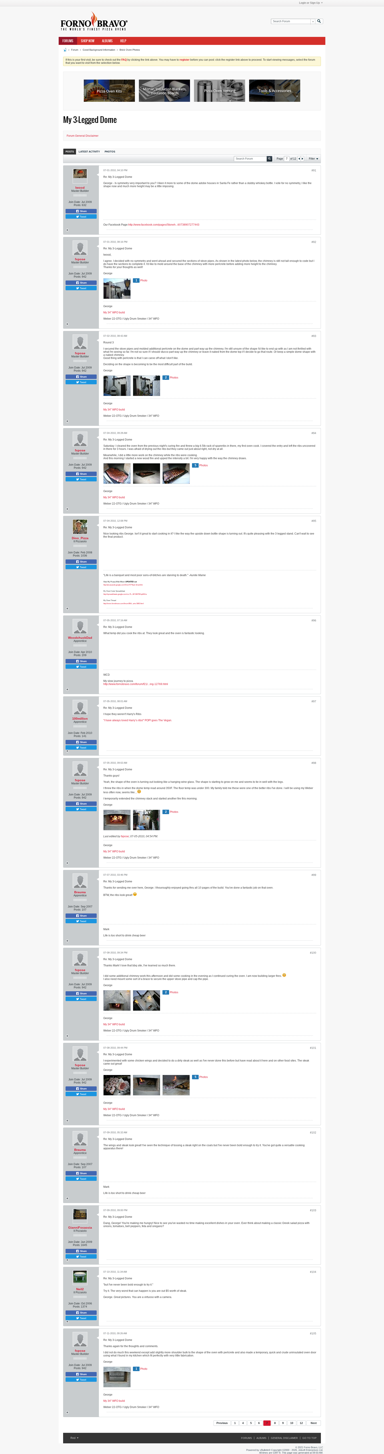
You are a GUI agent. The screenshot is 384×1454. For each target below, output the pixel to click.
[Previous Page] (299, 158)
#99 (314, 875)
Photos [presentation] (110, 151)
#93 (314, 336)
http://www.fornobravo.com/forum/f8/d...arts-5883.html (123, 604)
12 (301, 1423)
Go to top (309, 1438)
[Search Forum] (319, 21)
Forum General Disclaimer (82, 135)
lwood (80, 187)
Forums (67, 40)
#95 (314, 521)
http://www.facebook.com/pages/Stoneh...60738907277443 (163, 224)
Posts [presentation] (70, 151)
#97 (314, 701)
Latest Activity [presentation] (89, 151)
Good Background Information (99, 49)
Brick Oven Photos (130, 49)
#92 (314, 242)
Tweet (82, 216)
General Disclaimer (284, 1438)
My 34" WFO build (114, 312)
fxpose (80, 259)
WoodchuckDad (80, 637)
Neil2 (80, 1289)
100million (80, 718)
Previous (222, 1423)
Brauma (80, 892)
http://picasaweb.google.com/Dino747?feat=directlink (123, 585)
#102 (313, 1132)
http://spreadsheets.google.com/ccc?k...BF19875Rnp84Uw (125, 594)
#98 (314, 763)
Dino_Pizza (80, 538)
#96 (314, 620)
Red (73, 1438)
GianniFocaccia (80, 1227)
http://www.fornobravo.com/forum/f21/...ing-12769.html (135, 684)
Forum (74, 49)
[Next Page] (302, 158)
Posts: (77, 205)
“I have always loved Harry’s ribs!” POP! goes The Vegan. (137, 720)
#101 (313, 1047)
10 (291, 1423)
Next (314, 1423)
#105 (313, 1333)
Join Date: (74, 202)
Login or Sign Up (309, 2)
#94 (314, 433)
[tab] (69, 151)
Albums (107, 40)
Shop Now (87, 40)
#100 (313, 952)
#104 (313, 1272)
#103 (313, 1210)
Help (123, 40)
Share (83, 211)
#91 (314, 170)
